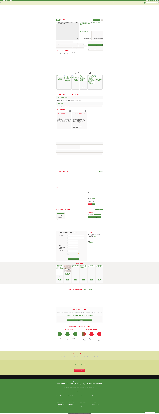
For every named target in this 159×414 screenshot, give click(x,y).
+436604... (92, 48)
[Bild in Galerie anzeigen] (85, 26)
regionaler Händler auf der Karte (93, 46)
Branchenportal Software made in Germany (73, 413)
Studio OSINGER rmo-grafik (60, 277)
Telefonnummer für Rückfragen (62, 248)
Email (60, 245)
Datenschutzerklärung (83, 402)
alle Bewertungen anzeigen (98, 38)
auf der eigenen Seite (91, 338)
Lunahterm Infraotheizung (76, 80)
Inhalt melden (90, 289)
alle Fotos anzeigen (88, 38)
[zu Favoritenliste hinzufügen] (57, 23)
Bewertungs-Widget (70, 404)
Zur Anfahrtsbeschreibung (91, 240)
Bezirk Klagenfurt (93, 198)
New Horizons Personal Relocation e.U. (83, 269)
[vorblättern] (77, 31)
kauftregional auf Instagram (95, 404)
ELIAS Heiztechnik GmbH (67, 81)
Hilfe (155, 0)
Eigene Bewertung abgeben (99, 209)
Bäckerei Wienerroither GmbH (91, 85)
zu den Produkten (122, 2)
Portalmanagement (82, 406)
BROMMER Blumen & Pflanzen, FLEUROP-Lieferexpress (83, 83)
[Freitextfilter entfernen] (156, 2)
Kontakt (153, 0)
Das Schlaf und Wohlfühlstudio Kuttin (68, 274)
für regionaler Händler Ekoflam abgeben (60, 338)
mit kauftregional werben (71, 402)
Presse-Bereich (94, 402)
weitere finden (67, 338)
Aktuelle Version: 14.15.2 (87, 413)
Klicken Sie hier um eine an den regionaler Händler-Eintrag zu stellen (80, 315)
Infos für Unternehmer (129, 2)
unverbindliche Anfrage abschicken (73, 258)
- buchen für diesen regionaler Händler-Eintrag (99, 339)
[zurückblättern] (58, 31)
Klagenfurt (91, 192)
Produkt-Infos (60, 103)
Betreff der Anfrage (62, 235)
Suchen (158, 2)
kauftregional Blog (140, 2)
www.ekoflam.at (94, 49)
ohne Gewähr (84, 289)
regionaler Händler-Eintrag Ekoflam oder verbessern (83, 339)
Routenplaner (101, 171)
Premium (101, 72)
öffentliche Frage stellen (80, 320)
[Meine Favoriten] (145, 3)
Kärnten (93, 193)
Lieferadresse (61, 250)
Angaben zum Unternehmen (63, 97)
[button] (67, 31)
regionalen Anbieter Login (148, 0)
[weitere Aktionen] (102, 20)
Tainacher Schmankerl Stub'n (99, 80)
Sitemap (81, 404)
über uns (135, 2)
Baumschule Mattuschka (60, 79)
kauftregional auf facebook (95, 406)
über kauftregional (58, 406)
